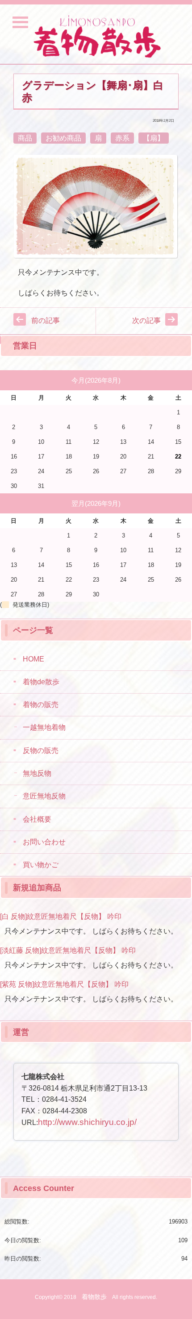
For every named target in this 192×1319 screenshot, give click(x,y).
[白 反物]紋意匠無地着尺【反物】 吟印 (60, 916)
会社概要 (37, 819)
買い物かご (40, 864)
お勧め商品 (63, 138)
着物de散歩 (41, 682)
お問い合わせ (44, 842)
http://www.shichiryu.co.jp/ (87, 1122)
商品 (25, 138)
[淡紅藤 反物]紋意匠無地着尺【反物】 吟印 (68, 950)
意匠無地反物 (44, 796)
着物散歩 (94, 1296)
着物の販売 (40, 704)
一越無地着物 (44, 727)
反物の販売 (40, 750)
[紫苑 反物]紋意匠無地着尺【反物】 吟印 (64, 984)
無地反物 (37, 773)
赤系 (122, 138)
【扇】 (153, 138)
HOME (33, 659)
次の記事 (146, 320)
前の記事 (45, 320)
